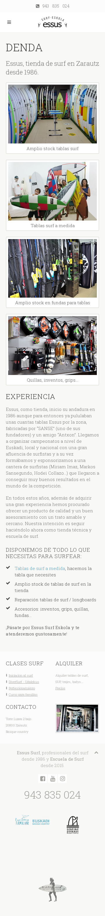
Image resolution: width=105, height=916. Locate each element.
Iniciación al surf (21, 675)
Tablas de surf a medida (40, 568)
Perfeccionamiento (22, 688)
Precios (60, 688)
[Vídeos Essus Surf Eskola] (52, 778)
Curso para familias (23, 694)
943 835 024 (54, 6)
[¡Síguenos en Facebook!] (42, 778)
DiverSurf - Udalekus (24, 682)
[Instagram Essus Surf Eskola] (62, 778)
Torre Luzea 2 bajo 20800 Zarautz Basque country (18, 725)
